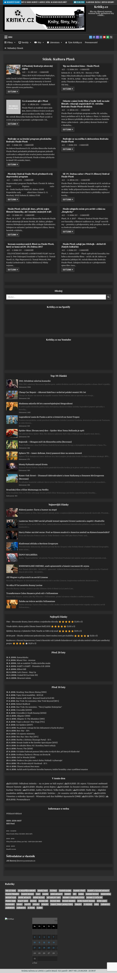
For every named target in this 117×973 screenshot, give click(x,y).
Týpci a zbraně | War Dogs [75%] (30, 722)
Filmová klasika (65, 890)
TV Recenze (88, 904)
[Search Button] (111, 37)
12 (44, 942)
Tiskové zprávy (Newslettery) (61, 904)
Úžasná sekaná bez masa (28, 766)
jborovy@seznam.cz (26, 861)
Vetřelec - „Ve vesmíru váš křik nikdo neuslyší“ (70, 793)
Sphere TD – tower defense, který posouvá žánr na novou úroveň (50, 453)
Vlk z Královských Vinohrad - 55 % (32, 763)
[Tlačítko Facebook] (94, 37)
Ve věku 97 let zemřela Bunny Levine (24, 585)
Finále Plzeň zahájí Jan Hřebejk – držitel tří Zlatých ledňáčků (83, 245)
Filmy (10, 42)
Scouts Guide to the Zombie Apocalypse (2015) (37, 743)
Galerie (45, 894)
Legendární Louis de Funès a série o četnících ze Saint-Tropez (49, 417)
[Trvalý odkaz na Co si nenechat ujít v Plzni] (13, 107)
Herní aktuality (56, 894)
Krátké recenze (38, 897)
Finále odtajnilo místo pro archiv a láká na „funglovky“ (83, 210)
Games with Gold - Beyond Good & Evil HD (35, 698)
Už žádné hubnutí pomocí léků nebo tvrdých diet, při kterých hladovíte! (48, 752)
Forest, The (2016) (25, 749)
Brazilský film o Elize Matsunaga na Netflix (27, 490)
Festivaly (53, 890)
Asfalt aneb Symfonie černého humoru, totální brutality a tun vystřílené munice (52, 769)
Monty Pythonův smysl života (33, 464)
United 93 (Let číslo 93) (27, 675)
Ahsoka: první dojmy (46, 787)
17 (35, 948)
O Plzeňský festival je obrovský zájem (37, 67)
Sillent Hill (21, 669)
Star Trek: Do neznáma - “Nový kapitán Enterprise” (39, 707)
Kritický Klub (11, 897)
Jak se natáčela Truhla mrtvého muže (33, 663)
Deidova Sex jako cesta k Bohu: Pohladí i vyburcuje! (39, 760)
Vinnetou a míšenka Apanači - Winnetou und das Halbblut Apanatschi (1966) (43, 796)
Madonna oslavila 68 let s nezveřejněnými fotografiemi (46, 403)
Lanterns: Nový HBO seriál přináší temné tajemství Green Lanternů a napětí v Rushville (61, 521)
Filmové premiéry (12, 894)
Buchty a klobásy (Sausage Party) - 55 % (34, 740)
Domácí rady (43, 890)
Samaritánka (22, 657)
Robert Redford (23, 704)
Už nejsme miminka (26, 734)
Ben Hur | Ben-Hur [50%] (27, 737)
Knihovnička (105, 894)
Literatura (54, 42)
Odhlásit (18, 814)
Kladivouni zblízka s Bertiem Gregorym (38, 543)
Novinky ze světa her (94, 897)
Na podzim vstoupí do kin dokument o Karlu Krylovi (40, 728)
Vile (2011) (99, 796)
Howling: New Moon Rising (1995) (31, 692)
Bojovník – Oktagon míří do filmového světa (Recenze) (45, 442)
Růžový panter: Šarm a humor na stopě (38, 510)
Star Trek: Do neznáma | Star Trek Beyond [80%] (37, 701)
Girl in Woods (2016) (26, 757)
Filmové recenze (27, 894)
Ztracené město (24, 678)
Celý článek (13, 91)
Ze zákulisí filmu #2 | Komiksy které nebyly (36, 746)
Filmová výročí (79, 890)
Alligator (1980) (23, 716)
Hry (39, 42)
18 (39, 948)
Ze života (31, 907)
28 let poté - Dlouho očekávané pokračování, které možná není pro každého (40, 636)
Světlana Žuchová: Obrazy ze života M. (33, 755)
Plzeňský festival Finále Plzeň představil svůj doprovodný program (29, 175)
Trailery (78, 904)
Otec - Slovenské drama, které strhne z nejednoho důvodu (32, 622)
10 (35, 942)
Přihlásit (10, 814)
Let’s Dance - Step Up (26, 672)
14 (54, 942)
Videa (96, 904)
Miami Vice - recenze (26, 660)
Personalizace (23, 799)
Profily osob (10, 901)
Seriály (25, 42)
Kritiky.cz (101, 7)
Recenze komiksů (68, 901)
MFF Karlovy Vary (53, 897)
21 (54, 948)
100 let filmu (11, 890)
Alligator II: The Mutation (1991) (31, 719)
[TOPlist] (9, 919)
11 (39, 942)
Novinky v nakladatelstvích (73, 897)
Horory (68, 894)
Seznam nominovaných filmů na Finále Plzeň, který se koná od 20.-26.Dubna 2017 (30, 245)
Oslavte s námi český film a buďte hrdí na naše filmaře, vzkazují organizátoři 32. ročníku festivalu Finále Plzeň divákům (85, 104)
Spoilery (45, 904)
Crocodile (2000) (24, 710)
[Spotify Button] (107, 37)
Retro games (102, 901)
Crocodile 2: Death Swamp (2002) (31, 713)
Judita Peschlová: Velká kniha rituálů (54, 790)
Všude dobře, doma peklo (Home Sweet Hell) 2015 (28, 626)
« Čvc (34, 963)
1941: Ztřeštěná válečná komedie (35, 381)
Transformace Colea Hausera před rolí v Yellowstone (32, 593)
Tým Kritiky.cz (75, 42)
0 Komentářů (44, 72)
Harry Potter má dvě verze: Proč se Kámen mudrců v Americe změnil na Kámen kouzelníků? (64, 532)
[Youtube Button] (104, 37)
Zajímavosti (105, 904)
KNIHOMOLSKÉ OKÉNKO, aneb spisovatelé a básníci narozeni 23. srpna (54, 566)
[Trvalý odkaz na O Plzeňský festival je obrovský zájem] (13, 69)
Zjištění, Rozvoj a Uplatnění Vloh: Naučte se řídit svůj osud (32, 631)
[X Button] (90, 37)
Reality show (23, 901)
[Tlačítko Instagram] (100, 37)
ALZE (23, 72)
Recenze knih (55, 901)
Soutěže (27, 904)
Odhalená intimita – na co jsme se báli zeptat (41, 783)
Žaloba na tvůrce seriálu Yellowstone (37, 601)
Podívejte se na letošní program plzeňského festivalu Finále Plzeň (29, 140)
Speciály (36, 904)
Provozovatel (91, 42)
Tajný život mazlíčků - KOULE (29, 695)
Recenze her (43, 901)
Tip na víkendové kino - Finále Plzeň (81, 66)
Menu (10, 37)
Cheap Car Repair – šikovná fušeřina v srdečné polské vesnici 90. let (52, 392)
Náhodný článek (15, 48)
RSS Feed (10, 824)
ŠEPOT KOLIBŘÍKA (28, 555)
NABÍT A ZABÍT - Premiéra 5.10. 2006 (33, 666)
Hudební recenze (92, 894)
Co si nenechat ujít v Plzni (35, 101)
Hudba (81, 894)
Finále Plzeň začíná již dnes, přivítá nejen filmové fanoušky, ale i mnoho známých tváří (28, 210)
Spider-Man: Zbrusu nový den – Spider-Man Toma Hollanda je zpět (51, 430)
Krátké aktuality (24, 897)
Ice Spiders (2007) (24, 725)
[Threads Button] (97, 37)
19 (44, 948)
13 (49, 942)
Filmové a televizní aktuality (98, 890)
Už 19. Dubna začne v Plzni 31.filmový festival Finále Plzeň (85, 175)
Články (39, 907)
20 (49, 948)
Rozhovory (10, 904)
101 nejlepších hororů (26, 890)
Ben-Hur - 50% (23, 731)
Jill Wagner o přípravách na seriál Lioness (27, 577)
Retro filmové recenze (86, 901)
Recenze (33, 901)
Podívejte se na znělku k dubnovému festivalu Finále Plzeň (84, 140)
